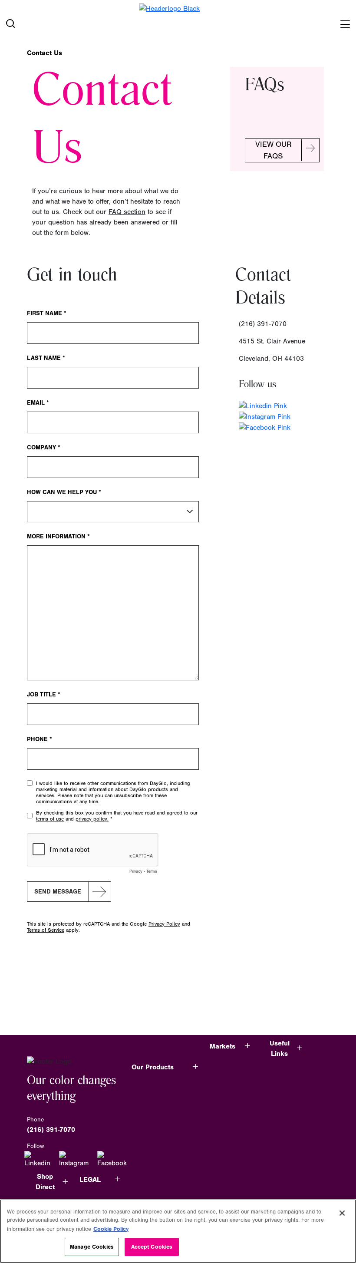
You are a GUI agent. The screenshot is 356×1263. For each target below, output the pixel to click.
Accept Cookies (152, 1246)
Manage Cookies (92, 1246)
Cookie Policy (111, 1229)
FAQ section (127, 212)
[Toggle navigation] (344, 22)
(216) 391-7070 (51, 1130)
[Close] (342, 1213)
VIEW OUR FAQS (273, 150)
